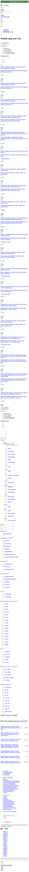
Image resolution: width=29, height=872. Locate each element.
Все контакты (6, 774)
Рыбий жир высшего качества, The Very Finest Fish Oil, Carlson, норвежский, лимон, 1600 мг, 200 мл (14, 222)
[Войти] (1, 18)
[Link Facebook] (4, 822)
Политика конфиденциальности (11, 788)
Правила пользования (8, 790)
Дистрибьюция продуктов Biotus (11, 782)
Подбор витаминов (8, 791)
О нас (4, 778)
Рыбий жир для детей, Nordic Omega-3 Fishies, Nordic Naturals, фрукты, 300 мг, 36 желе (13, 308)
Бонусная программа (8, 802)
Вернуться (3, 715)
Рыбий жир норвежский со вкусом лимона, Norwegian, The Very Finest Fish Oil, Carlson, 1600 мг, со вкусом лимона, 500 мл (14, 380)
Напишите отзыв (6, 158)
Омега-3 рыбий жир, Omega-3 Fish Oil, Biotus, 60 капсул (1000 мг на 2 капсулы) (10, 751)
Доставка (5, 798)
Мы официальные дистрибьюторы (11, 781)
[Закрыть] (2, 862)
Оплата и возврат (7, 800)
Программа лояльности (9, 801)
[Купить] (2, 79)
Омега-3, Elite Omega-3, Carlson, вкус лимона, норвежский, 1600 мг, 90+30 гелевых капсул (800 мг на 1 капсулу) (14, 138)
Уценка (5, 797)
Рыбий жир (6, 30)
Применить (14, 715)
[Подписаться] (4, 817)
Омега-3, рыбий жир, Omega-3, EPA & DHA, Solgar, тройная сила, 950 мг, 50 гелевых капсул (13, 120)
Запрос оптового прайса (9, 783)
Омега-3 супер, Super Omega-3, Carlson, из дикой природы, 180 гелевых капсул (12, 256)
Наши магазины (7, 809)
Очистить (9, 715)
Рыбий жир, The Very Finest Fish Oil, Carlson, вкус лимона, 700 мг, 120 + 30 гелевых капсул (12, 341)
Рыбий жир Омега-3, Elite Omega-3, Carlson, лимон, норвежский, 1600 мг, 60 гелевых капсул (13, 189)
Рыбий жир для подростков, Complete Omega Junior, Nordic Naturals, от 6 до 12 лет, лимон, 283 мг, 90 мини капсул (14, 361)
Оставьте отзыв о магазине (9, 807)
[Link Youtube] (8, 822)
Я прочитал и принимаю (6, 865)
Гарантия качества (7, 805)
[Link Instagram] (6, 822)
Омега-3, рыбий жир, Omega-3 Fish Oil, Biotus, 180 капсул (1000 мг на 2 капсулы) (11, 762)
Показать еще (4, 56)
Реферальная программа (9, 804)
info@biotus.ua (6, 773)
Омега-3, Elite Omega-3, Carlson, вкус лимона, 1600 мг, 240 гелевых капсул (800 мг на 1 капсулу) (14, 397)
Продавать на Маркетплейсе (10, 785)
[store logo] (5, 5)
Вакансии (5, 779)
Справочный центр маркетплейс (11, 786)
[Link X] (10, 822)
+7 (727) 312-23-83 (5, 16)
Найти (2, 15)
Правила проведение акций (10, 787)
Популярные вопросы (8, 806)
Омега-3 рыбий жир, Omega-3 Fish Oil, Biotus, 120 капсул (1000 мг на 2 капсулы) (11, 757)
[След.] (3, 62)
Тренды (5, 792)
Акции (5, 796)
